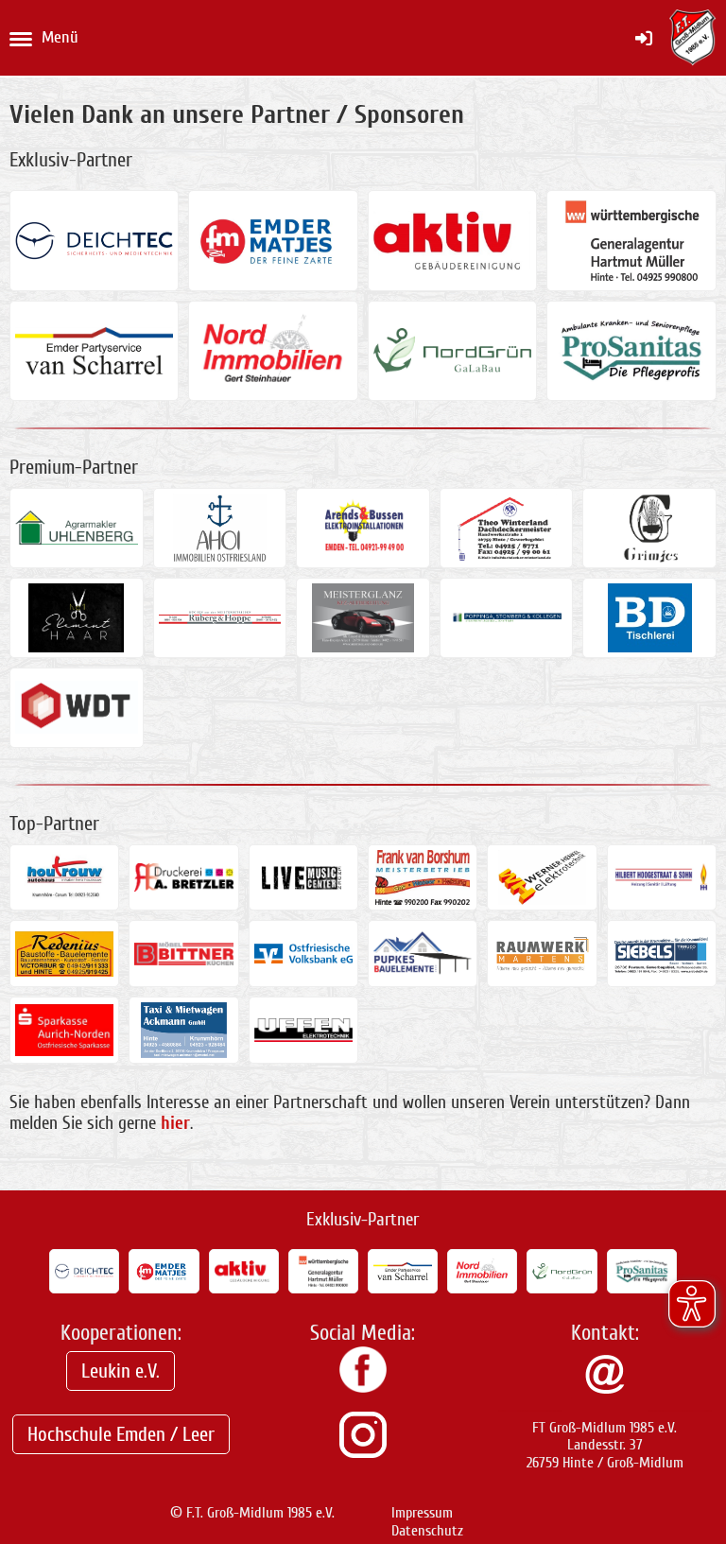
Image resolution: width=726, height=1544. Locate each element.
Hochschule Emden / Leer (121, 1434)
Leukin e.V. (120, 1371)
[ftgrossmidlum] (363, 1453)
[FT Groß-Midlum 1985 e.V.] (363, 1388)
